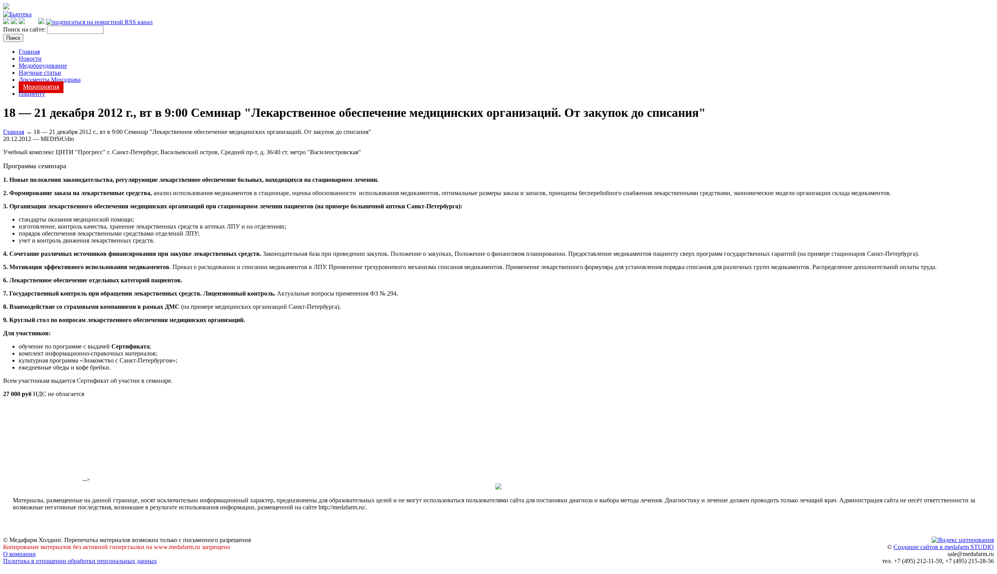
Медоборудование (43, 65)
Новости (30, 58)
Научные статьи (40, 72)
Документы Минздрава (50, 79)
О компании (19, 554)
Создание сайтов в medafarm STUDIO (943, 547)
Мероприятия (41, 86)
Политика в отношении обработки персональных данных (80, 561)
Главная (29, 51)
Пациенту (32, 93)
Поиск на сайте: (25, 29)
